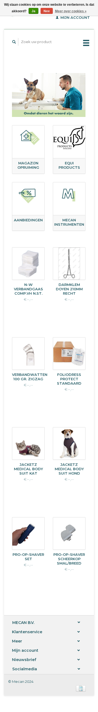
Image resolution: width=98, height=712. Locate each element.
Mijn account (74, 17)
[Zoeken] (14, 42)
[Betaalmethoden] (81, 688)
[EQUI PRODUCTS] (69, 138)
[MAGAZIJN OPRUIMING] (28, 138)
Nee (47, 11)
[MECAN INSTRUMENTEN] (69, 195)
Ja (33, 11)
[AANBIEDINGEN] (28, 195)
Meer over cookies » (71, 11)
